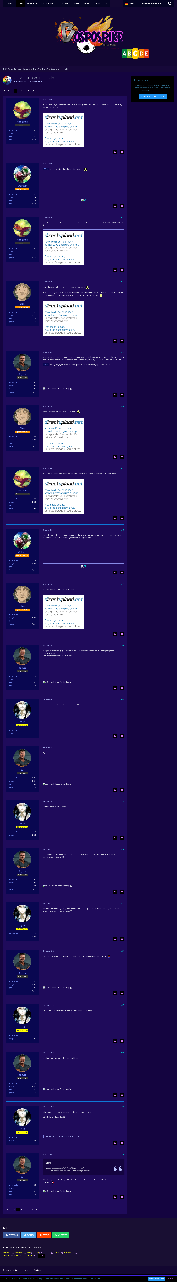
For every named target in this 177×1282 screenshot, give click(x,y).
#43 (122, 218)
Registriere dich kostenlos (149, 88)
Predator (18, 1253)
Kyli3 (65, 1136)
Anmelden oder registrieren (153, 3)
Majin (29, 1253)
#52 (122, 747)
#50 (122, 646)
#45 (122, 352)
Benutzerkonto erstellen (152, 96)
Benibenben (21, 81)
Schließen (170, 1279)
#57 (122, 1005)
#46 (122, 406)
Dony (16, 1255)
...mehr (41, 1256)
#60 (122, 1154)
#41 (122, 99)
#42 (122, 164)
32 (29, 90)
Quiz (10, 136)
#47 (122, 468)
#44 (122, 282)
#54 (122, 849)
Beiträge (11, 133)
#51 (122, 700)
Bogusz (6, 1253)
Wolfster (6, 1255)
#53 (122, 801)
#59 (122, 1107)
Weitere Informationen (156, 1279)
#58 (122, 1053)
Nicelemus (68, 1253)
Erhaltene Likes (13, 130)
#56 (122, 951)
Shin (46, 169)
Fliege (46, 1253)
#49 (122, 584)
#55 (122, 903)
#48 (122, 530)
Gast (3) (56, 1253)
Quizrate (11, 140)
